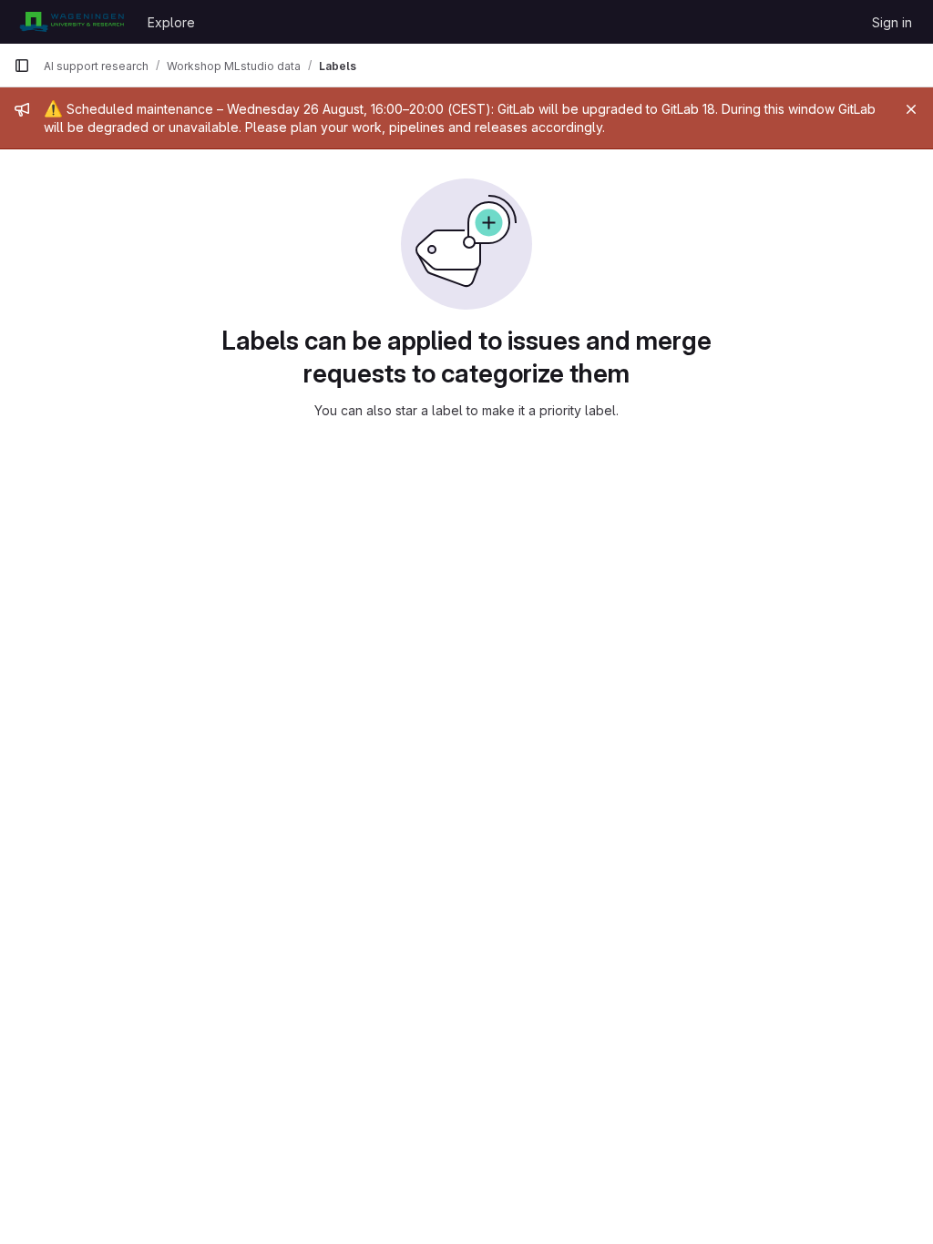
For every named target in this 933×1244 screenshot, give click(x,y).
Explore (171, 22)
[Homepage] (71, 21)
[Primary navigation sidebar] (21, 65)
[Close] (911, 109)
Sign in (892, 22)
